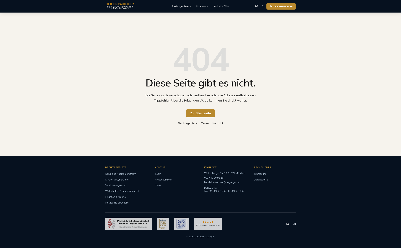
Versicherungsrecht (115, 185)
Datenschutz (261, 179)
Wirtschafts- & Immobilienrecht (122, 191)
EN (263, 6)
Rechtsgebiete (180, 6)
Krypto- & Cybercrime (117, 179)
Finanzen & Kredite (115, 196)
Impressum (260, 173)
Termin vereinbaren (281, 6)
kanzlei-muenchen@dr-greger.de (222, 182)
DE (256, 6)
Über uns (201, 6)
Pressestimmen (163, 179)
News (158, 185)
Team (205, 123)
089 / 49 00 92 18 (214, 177)
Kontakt (217, 123)
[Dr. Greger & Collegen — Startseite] (120, 6)
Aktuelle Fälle (221, 6)
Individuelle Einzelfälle (117, 202)
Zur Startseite (200, 113)
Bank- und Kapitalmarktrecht (120, 173)
